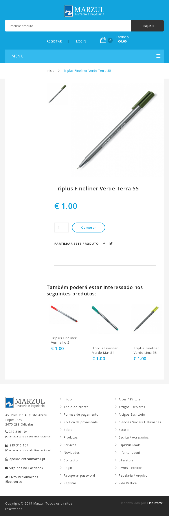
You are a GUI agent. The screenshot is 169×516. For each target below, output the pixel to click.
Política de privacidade (81, 422)
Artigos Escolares (132, 407)
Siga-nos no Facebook (25, 468)
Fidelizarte (155, 503)
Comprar (88, 227)
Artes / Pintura (130, 399)
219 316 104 (28, 433)
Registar (70, 483)
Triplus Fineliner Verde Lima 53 (146, 350)
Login (68, 468)
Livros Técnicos (131, 468)
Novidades (72, 452)
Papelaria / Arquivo (133, 475)
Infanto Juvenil (130, 452)
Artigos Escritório (132, 414)
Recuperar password (79, 475)
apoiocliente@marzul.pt (27, 459)
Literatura (126, 460)
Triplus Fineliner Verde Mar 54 (105, 350)
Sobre (68, 430)
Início (51, 70)
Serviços (70, 445)
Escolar (124, 430)
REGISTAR (54, 41)
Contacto (71, 460)
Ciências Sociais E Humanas (140, 422)
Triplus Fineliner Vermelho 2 (64, 340)
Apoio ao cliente (76, 407)
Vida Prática (128, 483)
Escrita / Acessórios (134, 437)
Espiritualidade (130, 445)
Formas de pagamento (81, 414)
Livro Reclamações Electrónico (21, 479)
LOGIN (81, 41)
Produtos (71, 437)
